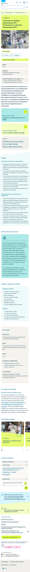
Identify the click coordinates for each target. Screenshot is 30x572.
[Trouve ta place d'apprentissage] (15, 129)
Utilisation (13, 565)
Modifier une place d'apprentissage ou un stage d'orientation (13, 527)
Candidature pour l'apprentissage (13, 141)
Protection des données (17, 562)
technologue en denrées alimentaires (12, 402)
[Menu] (27, 7)
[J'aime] (17, 436)
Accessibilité (5, 565)
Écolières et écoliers (7, 519)
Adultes (3, 524)
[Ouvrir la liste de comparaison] (20, 2)
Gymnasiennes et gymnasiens (10, 522)
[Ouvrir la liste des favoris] (17, 2)
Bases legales (6, 474)
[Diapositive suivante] (27, 450)
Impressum (4, 562)
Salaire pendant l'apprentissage (12, 146)
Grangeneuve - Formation (9, 472)
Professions (9, 12)
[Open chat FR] (26, 488)
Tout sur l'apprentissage (10, 144)
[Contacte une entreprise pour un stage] (15, 115)
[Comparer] (20, 436)
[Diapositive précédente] (23, 450)
